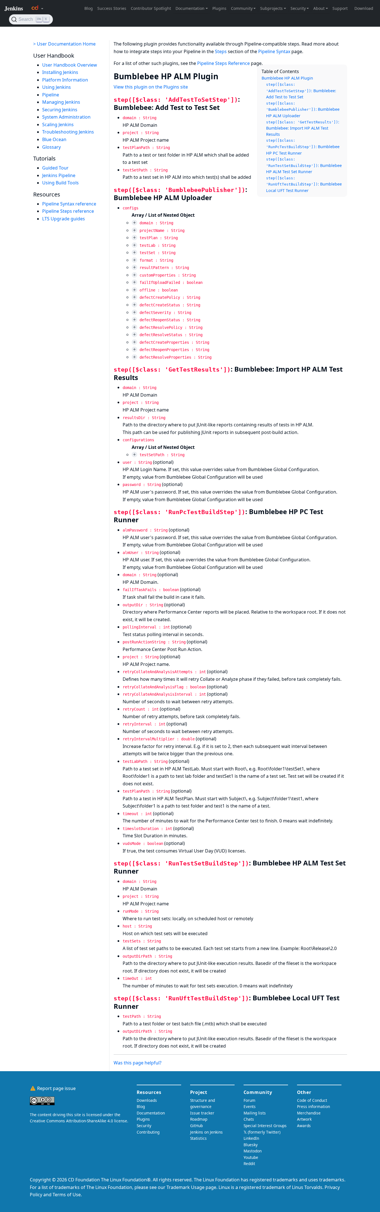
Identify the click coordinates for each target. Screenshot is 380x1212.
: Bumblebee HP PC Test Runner (302, 146)
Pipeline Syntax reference (69, 204)
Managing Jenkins (61, 102)
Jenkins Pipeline (58, 175)
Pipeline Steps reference (68, 211)
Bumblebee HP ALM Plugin (287, 78)
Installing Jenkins (60, 72)
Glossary (51, 147)
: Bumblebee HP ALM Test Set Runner (304, 165)
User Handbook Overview (69, 65)
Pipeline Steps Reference (223, 63)
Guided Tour (55, 168)
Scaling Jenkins (58, 124)
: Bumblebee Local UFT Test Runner (304, 184)
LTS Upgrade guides (63, 219)
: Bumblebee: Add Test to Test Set (301, 91)
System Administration (66, 117)
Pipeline (50, 95)
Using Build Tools (60, 183)
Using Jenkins (56, 87)
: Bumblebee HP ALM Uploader (302, 109)
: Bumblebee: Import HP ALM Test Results (302, 128)
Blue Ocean (54, 139)
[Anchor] (224, 76)
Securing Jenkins (59, 110)
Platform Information (65, 80)
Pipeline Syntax (274, 51)
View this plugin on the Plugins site (151, 87)
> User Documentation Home (64, 44)
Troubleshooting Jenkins (68, 132)
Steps (221, 51)
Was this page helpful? (137, 1063)
